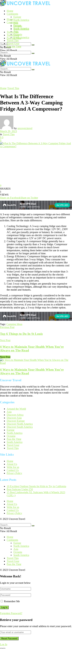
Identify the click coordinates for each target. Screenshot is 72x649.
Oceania (17, 34)
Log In (3, 644)
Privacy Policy (14, 473)
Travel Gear (13, 35)
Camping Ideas (14, 324)
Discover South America (20, 426)
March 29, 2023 (8, 131)
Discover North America (20, 423)
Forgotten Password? (11, 613)
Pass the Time (14, 46)
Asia (15, 31)
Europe (17, 16)
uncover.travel (24, 128)
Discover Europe (16, 420)
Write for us (13, 467)
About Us (12, 464)
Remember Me (12, 601)
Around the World (16, 408)
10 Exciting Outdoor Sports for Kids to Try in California (36, 486)
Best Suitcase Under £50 (20, 489)
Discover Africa (15, 414)
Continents (12, 13)
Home (10, 10)
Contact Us (13, 470)
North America (21, 19)
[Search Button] (33, 44)
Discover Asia (14, 417)
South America (21, 37)
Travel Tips (13, 32)
